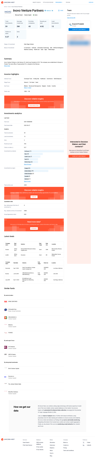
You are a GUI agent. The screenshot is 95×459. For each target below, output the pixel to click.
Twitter (88, 442)
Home (5, 6)
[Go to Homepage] (8, 2)
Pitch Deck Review (48, 2)
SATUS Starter (12, 354)
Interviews (52, 445)
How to (51, 453)
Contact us (66, 445)
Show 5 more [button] (27, 181)
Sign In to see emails (79, 29)
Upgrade (34, 228)
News (51, 450)
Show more (7, 66)
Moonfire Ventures (13, 392)
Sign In (91, 2)
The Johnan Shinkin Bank (14, 384)
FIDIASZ (10, 332)
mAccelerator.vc (12, 317)
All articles (52, 442)
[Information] (12, 147)
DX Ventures (11, 346)
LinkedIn (89, 445)
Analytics (52, 448)
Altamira (10, 325)
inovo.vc (49, 10)
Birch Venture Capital (13, 368)
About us (65, 442)
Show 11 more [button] (27, 87)
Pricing (68, 2)
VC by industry (39, 449)
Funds (9, 6)
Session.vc (11, 376)
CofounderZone (12, 309)
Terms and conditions (68, 450)
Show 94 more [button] (27, 164)
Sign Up (34, 196)
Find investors (34, 105)
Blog (51, 456)
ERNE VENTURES (12, 301)
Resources (59, 2)
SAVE (61, 10)
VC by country (39, 447)
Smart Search (37, 2)
